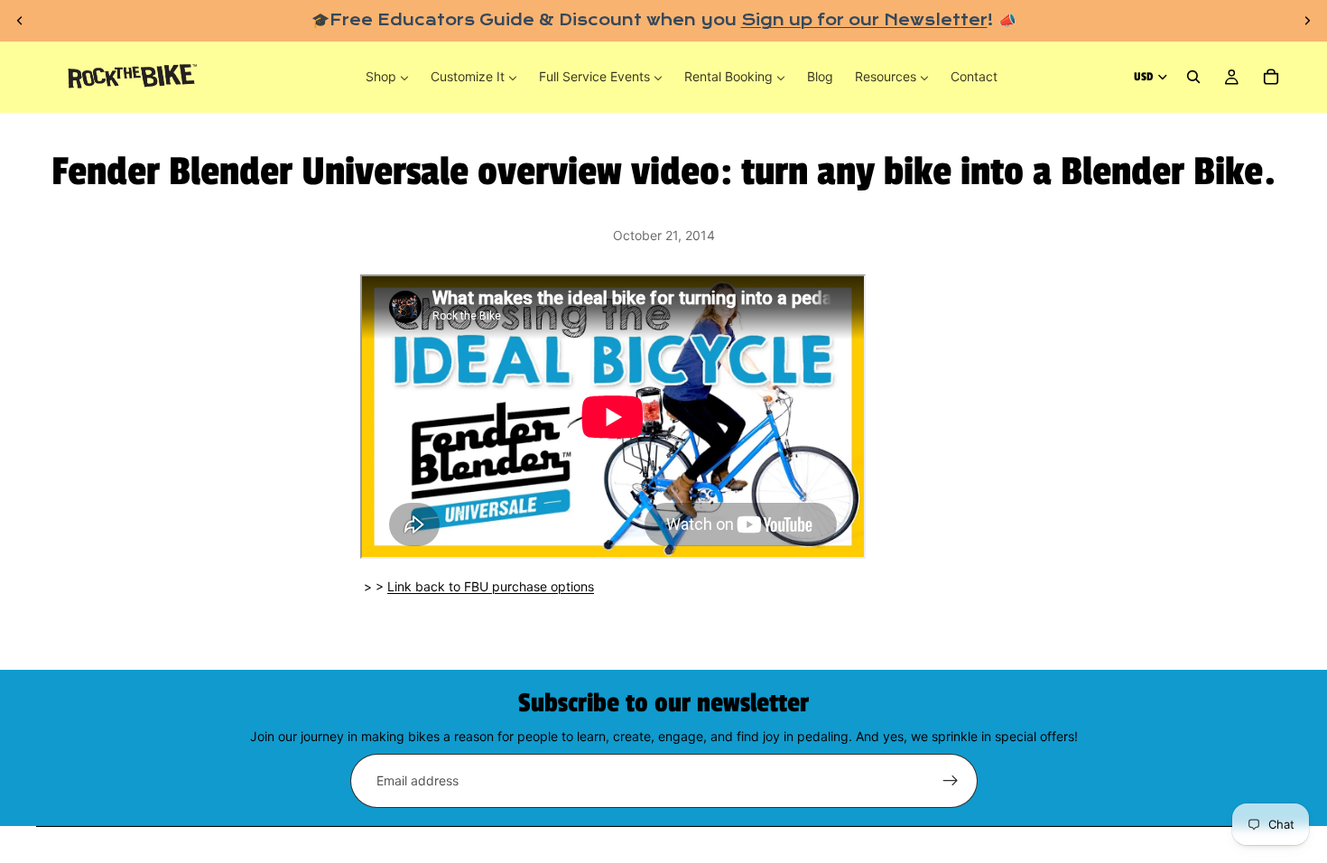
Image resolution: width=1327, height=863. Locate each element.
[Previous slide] (20, 21)
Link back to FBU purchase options (490, 586)
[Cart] (1271, 77)
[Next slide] (1307, 21)
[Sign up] (951, 781)
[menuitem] (387, 77)
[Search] (1193, 77)
